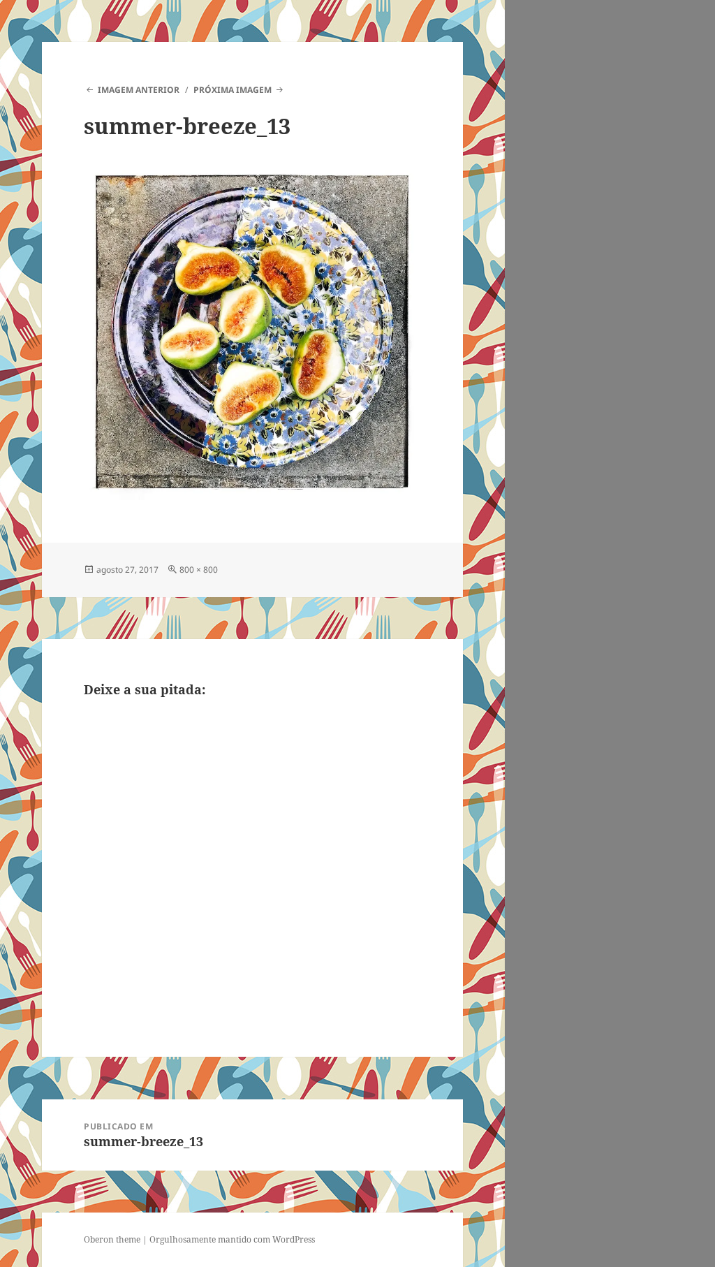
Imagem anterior (138, 90)
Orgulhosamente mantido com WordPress (232, 1239)
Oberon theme (112, 1239)
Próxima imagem (232, 90)
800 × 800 (198, 570)
